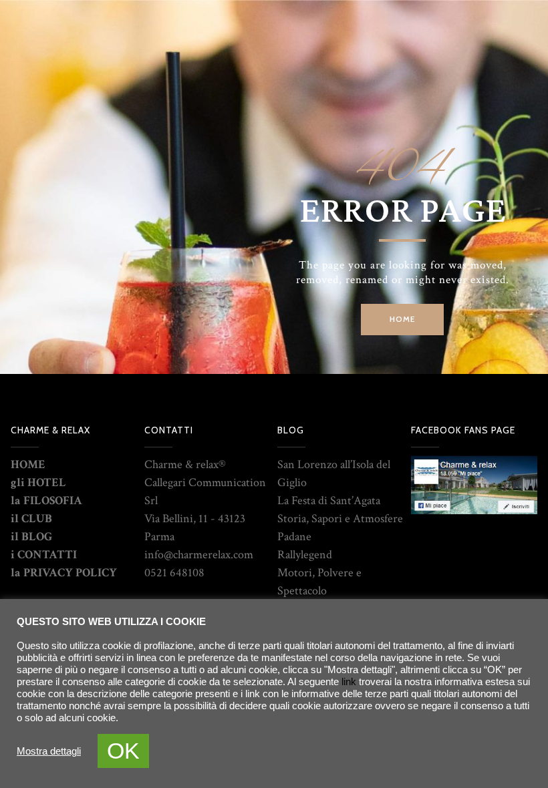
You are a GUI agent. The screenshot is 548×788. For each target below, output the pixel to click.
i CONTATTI (44, 554)
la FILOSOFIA (46, 500)
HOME (28, 464)
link (348, 681)
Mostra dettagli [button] (49, 751)
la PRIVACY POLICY (64, 572)
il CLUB (31, 518)
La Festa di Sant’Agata (328, 500)
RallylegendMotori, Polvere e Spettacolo (319, 572)
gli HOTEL (38, 482)
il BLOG (31, 536)
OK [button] (123, 750)
